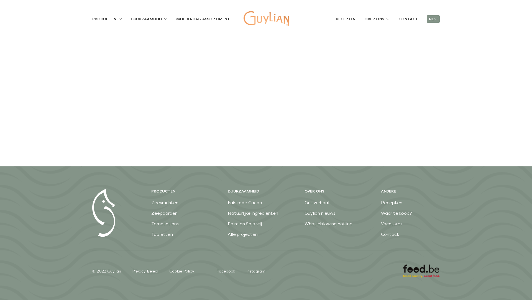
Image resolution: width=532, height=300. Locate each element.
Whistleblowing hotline (328, 223)
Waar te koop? (396, 213)
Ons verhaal (317, 202)
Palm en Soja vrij (245, 223)
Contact (390, 234)
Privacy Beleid (145, 271)
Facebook (225, 271)
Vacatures (391, 223)
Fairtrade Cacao (245, 202)
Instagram (255, 271)
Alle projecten (243, 234)
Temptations (165, 223)
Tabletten (162, 234)
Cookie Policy (181, 271)
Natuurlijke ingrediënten (253, 213)
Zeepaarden (164, 213)
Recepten (391, 202)
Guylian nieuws (320, 213)
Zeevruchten (164, 202)
